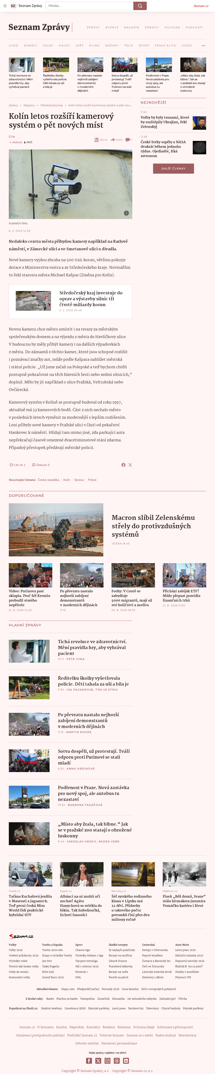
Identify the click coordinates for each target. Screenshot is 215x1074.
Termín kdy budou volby (24, 966)
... (204, 44)
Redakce (109, 1027)
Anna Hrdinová (81, 768)
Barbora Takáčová (85, 804)
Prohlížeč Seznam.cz (82, 1035)
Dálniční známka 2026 (189, 955)
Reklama (124, 1027)
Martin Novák (79, 732)
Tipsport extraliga (86, 961)
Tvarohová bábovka (120, 966)
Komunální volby (19, 977)
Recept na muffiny (120, 955)
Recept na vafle (118, 972)
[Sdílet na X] (130, 465)
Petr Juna (76, 659)
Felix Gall (48, 972)
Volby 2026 (15, 950)
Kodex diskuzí (166, 1035)
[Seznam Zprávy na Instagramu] (107, 1061)
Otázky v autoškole (187, 972)
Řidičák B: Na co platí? (189, 966)
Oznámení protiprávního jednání (40, 1035)
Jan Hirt (47, 961)
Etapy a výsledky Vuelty (57, 955)
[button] (22, 65)
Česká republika (48, 479)
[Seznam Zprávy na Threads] (117, 1061)
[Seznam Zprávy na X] (98, 1061)
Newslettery (187, 1035)
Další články (173, 168)
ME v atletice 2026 (86, 966)
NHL (78, 977)
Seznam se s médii (139, 1035)
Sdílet (119, 139)
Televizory (152, 1008)
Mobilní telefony (51, 1008)
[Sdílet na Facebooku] (123, 465)
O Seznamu (45, 1027)
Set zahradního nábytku (142, 999)
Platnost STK (183, 977)
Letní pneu (119, 1008)
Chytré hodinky (171, 1008)
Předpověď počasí (88, 989)
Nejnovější (153, 103)
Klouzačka (118, 999)
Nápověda (76, 1027)
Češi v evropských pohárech (158, 989)
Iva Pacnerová (80, 689)
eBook (104, 139)
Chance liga (82, 950)
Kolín (66, 479)
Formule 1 (81, 972)
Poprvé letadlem (152, 955)
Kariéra (61, 1027)
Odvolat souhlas (87, 1043)
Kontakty (93, 1027)
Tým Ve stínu (107, 689)
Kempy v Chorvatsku (155, 950)
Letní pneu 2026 (185, 950)
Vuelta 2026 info (52, 950)
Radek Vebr (109, 841)
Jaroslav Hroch (82, 841)
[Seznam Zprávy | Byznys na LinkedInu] (126, 1061)
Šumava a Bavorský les (156, 961)
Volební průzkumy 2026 (23, 955)
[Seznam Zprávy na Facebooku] (89, 1061)
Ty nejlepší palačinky (122, 950)
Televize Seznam (112, 1035)
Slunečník (103, 999)
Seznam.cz (201, 6)
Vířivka (182, 999)
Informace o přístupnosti (175, 1027)
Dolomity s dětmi (153, 977)
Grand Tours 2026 (53, 977)
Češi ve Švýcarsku (153, 966)
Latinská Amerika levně (157, 972)
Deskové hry (136, 1008)
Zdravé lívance (118, 961)
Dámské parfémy (99, 1008)
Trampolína (87, 999)
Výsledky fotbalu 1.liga (89, 955)
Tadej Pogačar (50, 966)
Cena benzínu (130, 989)
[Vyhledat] (140, 6)
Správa (79, 479)
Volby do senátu (19, 972)
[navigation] (5, 6)
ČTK (12, 136)
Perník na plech (118, 977)
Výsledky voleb (18, 961)
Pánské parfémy (193, 1008)
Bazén (50, 999)
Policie (92, 479)
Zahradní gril (167, 999)
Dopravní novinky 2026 (189, 961)
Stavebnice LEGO (75, 1008)
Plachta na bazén (67, 999)
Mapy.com (68, 989)
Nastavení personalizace (119, 1043)
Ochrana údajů (144, 1027)
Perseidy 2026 (110, 989)
